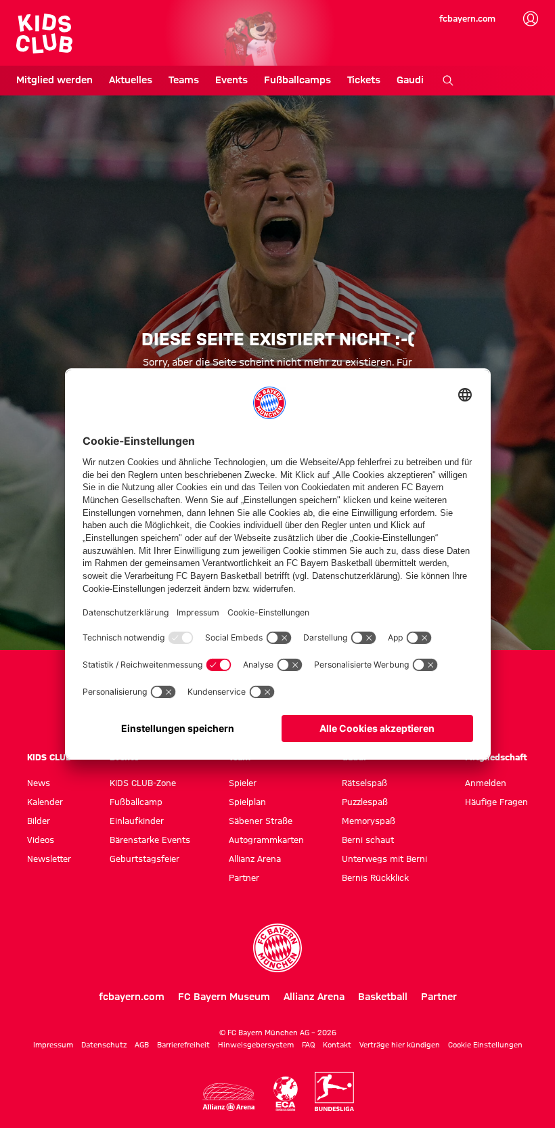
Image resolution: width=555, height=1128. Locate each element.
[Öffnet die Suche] (448, 80)
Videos (40, 839)
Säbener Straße (260, 820)
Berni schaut (368, 839)
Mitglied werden (54, 79)
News (38, 782)
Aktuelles (130, 79)
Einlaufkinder (137, 820)
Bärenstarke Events (150, 839)
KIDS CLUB (49, 757)
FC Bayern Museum (224, 996)
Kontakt (337, 1045)
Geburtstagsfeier (144, 858)
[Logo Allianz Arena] (229, 1097)
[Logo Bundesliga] (334, 1091)
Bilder (38, 820)
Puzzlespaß (365, 801)
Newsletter (49, 858)
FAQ (308, 1045)
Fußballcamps (297, 79)
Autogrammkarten (266, 839)
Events (231, 79)
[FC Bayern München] (277, 948)
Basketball (382, 996)
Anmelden (485, 782)
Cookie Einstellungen (485, 1045)
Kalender (45, 801)
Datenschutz (104, 1045)
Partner (244, 877)
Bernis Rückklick (375, 877)
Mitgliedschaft (496, 757)
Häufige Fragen (496, 801)
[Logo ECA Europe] (285, 1094)
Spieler (243, 782)
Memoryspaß (368, 820)
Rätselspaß (364, 782)
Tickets (363, 79)
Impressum (53, 1045)
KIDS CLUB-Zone (143, 782)
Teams (184, 79)
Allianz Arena (255, 858)
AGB (142, 1045)
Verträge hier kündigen (399, 1045)
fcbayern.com (467, 18)
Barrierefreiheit (183, 1045)
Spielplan (247, 801)
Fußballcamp (136, 801)
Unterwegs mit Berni (384, 858)
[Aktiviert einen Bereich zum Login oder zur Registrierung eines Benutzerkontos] (531, 19)
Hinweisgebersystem (256, 1045)
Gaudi (410, 79)
